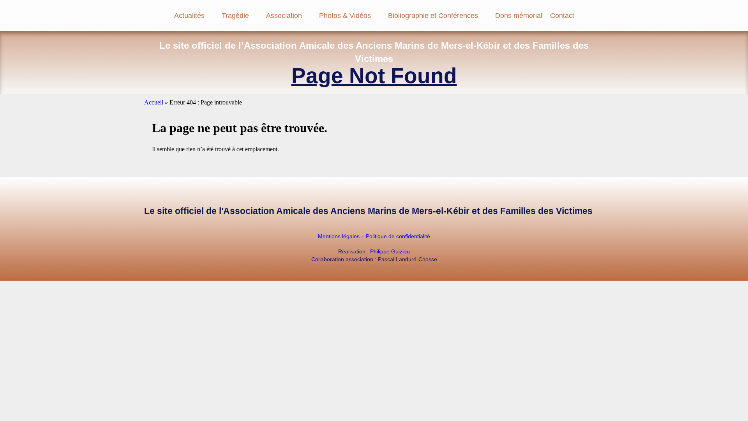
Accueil (153, 102)
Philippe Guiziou (390, 251)
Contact (562, 15)
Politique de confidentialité (398, 236)
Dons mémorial (518, 15)
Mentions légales (339, 236)
